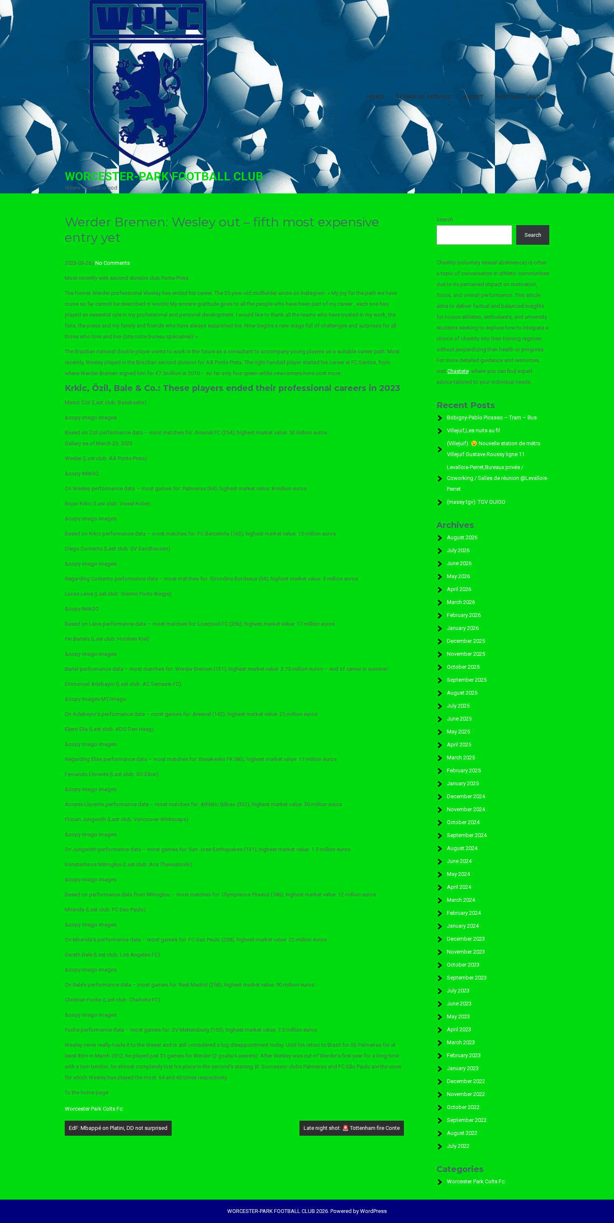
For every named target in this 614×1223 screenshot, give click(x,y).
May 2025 (458, 731)
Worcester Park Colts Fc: (94, 1109)
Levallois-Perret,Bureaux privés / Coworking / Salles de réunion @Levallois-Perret (497, 478)
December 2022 (466, 1081)
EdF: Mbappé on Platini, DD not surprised (118, 1128)
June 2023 (459, 1003)
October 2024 (463, 822)
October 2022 (463, 1107)
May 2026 (458, 576)
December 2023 (466, 939)
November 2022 (466, 1094)
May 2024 (458, 874)
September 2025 (467, 680)
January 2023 (463, 1068)
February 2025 (464, 770)
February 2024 (464, 913)
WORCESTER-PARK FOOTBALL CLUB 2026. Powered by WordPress (307, 1211)
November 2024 (466, 809)
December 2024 (466, 796)
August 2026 (462, 537)
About (473, 97)
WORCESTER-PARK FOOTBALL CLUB (164, 176)
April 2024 (459, 887)
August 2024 (462, 848)
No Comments (112, 263)
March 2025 (461, 757)
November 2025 (466, 654)
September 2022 (467, 1120)
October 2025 (463, 667)
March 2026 (461, 602)
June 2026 (459, 563)
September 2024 (467, 835)
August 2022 (462, 1133)
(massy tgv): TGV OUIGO (476, 502)
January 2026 (463, 628)
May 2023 (458, 1016)
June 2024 (459, 861)
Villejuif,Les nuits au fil (473, 430)
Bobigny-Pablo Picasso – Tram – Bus (492, 417)
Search (444, 219)
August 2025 (462, 693)
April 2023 (459, 1029)
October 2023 (463, 965)
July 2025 (458, 706)
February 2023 (464, 1055)
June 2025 (459, 719)
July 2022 (458, 1146)
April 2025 (459, 744)
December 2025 (466, 641)
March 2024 (461, 900)
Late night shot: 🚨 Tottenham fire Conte (352, 1128)
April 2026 (459, 589)
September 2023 (467, 977)
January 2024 (463, 926)
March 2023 (461, 1042)
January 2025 (463, 783)
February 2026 (464, 615)
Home (375, 97)
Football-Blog (520, 97)
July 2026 (458, 550)
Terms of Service (424, 97)
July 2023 (458, 990)
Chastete (458, 371)
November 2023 (466, 952)
